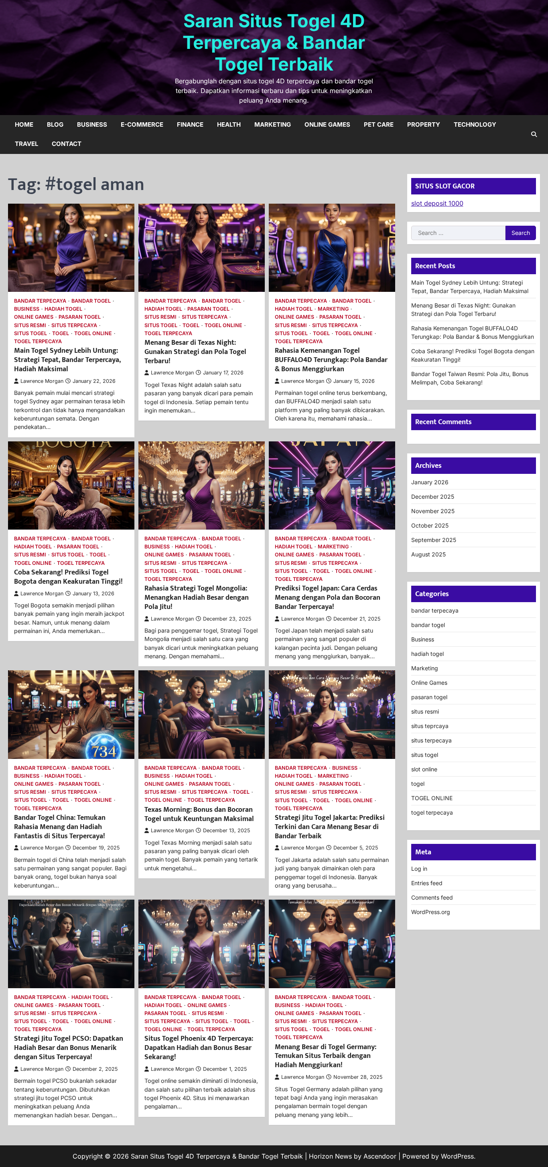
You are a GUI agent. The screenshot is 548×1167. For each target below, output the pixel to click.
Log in (419, 868)
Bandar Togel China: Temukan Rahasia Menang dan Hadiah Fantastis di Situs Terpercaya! (60, 827)
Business (92, 124)
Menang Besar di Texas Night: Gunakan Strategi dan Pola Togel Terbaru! (195, 352)
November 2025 (433, 511)
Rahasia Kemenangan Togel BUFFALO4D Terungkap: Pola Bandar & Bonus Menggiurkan (331, 360)
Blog (55, 124)
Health (229, 124)
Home (24, 124)
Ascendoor (379, 1156)
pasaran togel (80, 317)
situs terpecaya (74, 325)
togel (60, 333)
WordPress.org (430, 911)
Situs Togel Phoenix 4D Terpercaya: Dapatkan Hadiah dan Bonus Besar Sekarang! (198, 1048)
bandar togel (91, 301)
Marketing (272, 124)
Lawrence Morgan (41, 381)
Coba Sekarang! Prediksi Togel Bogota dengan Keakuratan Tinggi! (68, 576)
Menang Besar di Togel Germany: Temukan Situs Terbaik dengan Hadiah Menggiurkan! (325, 1056)
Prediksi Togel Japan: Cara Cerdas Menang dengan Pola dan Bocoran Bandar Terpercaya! (327, 597)
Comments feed (432, 897)
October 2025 (430, 525)
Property (423, 124)
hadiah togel (63, 309)
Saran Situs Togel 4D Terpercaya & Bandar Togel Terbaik (274, 42)
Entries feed (426, 883)
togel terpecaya (38, 341)
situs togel (30, 333)
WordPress (457, 1156)
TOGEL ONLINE (93, 333)
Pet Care (379, 124)
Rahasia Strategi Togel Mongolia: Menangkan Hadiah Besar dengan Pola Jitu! (196, 597)
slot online (424, 769)
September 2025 (433, 539)
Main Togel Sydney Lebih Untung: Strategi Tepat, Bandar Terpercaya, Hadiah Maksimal (67, 360)
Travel (26, 144)
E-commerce (142, 124)
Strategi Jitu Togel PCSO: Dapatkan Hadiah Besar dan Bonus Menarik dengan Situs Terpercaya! (68, 1048)
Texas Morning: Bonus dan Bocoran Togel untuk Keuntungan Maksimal (199, 814)
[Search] (534, 134)
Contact (66, 144)
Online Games (327, 124)
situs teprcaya (430, 725)
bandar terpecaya (40, 301)
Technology (475, 124)
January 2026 (430, 482)
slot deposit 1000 (437, 203)
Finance (190, 124)
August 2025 (428, 554)
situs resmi (30, 325)
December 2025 (432, 496)
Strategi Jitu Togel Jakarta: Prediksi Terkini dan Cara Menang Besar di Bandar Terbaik (330, 827)
